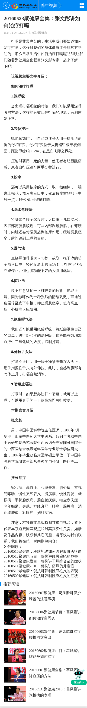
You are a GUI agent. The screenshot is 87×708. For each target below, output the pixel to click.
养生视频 (49, 5)
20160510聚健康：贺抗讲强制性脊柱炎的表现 (41, 571)
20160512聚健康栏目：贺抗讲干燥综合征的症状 (43, 561)
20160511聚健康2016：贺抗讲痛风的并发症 (39, 566)
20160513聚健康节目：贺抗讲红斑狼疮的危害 (41, 556)
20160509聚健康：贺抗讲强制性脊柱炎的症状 (41, 576)
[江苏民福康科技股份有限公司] (24, 5)
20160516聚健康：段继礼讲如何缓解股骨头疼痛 (43, 551)
